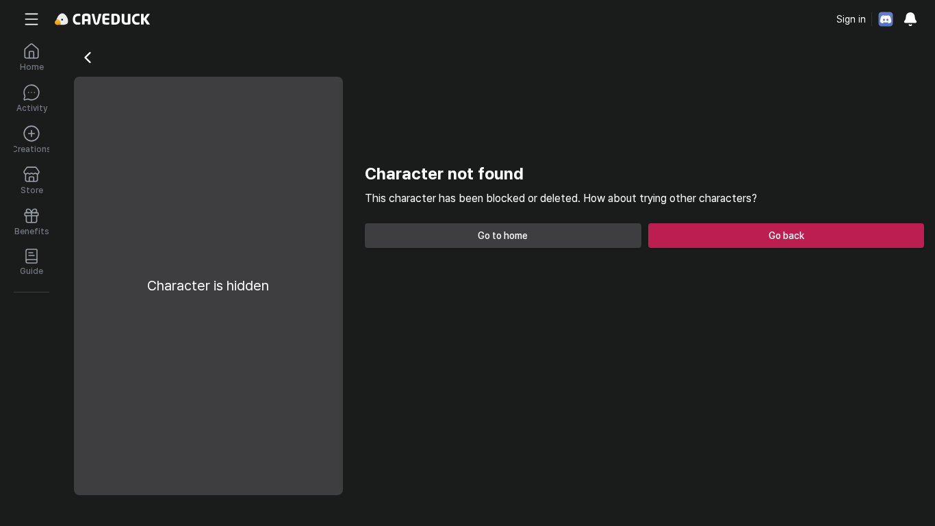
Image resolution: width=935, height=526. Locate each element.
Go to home (503, 235)
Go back (786, 235)
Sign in (851, 19)
